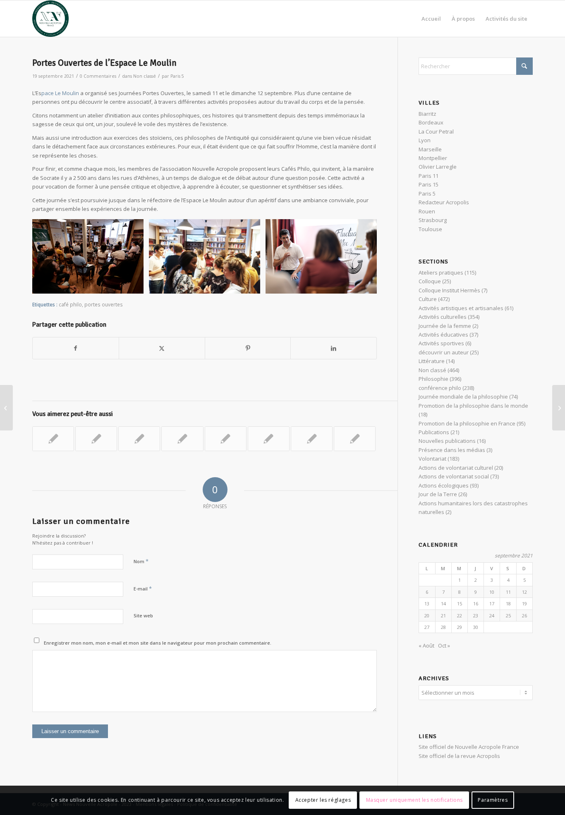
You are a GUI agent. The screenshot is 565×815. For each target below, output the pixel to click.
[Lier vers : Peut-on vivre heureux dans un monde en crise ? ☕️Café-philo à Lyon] (226, 438)
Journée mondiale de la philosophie (463, 396)
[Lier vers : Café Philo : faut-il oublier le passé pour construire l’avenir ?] (53, 438)
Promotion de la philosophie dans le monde (473, 405)
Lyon (425, 140)
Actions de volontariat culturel (456, 467)
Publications (434, 432)
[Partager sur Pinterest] (248, 348)
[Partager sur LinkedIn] (333, 348)
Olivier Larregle (438, 166)
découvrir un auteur (444, 352)
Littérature (432, 361)
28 (443, 627)
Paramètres (493, 800)
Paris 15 (428, 184)
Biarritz (427, 113)
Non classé (144, 76)
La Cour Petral (436, 131)
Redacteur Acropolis (444, 202)
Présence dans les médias (452, 450)
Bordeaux (431, 122)
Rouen (427, 211)
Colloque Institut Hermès (449, 290)
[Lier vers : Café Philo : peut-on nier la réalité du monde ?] (269, 438)
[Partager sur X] (162, 348)
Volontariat (432, 458)
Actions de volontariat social (454, 476)
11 (508, 592)
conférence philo (440, 388)
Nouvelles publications (447, 441)
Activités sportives (441, 343)
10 (491, 592)
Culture (428, 299)
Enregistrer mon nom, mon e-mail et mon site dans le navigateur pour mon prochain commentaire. (157, 643)
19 (524, 603)
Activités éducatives (443, 334)
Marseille (430, 149)
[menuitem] (431, 18)
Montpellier (433, 158)
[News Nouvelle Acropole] (50, 18)
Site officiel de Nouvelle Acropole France (469, 746)
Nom (141, 561)
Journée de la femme (445, 326)
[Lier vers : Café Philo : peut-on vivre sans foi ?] (96, 438)
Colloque (430, 281)
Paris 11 (428, 175)
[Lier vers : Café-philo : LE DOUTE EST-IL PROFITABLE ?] (355, 438)
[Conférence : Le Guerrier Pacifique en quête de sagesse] (6, 407)
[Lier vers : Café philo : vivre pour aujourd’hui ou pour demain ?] (182, 438)
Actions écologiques (444, 485)
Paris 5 (177, 76)
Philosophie (433, 378)
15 (459, 603)
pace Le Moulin (60, 93)
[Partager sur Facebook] (76, 348)
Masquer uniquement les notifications (414, 800)
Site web (143, 615)
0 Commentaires (98, 76)
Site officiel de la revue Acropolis (459, 756)
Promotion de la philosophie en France (467, 423)
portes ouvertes (103, 304)
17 (491, 603)
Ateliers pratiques (441, 272)
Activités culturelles (443, 316)
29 (459, 627)
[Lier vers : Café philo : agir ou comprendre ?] (312, 438)
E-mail (143, 588)
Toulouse (430, 229)
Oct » (444, 645)
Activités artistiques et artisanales (461, 308)
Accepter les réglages (323, 800)
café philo (70, 304)
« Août (426, 645)
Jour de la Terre (438, 494)
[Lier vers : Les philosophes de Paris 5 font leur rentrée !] (139, 438)
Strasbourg (433, 220)
